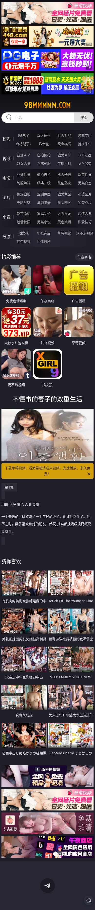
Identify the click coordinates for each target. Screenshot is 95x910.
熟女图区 (64, 202)
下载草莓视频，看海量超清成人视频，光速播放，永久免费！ (47, 471)
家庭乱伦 (44, 213)
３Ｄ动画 (85, 155)
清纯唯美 (44, 202)
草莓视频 (64, 233)
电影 (6, 178)
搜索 (83, 117)
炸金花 (44, 143)
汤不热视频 (84, 233)
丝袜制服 (44, 163)
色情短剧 (44, 241)
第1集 (9, 487)
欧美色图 (64, 194)
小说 (6, 217)
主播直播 (64, 163)
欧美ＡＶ (64, 155)
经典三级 (44, 182)
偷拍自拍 (44, 174)
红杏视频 (23, 241)
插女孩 (24, 233)
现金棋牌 (64, 143)
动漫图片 (85, 194)
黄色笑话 (64, 222)
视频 (6, 158)
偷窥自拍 (23, 194)
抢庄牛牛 (85, 143)
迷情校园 (23, 222)
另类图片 (85, 202)
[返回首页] (89, 900)
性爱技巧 (85, 222)
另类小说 (44, 222)
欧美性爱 (85, 174)
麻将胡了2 (23, 143)
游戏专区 (85, 135)
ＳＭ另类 (85, 163)
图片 (6, 197)
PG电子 (23, 135)
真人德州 (44, 135)
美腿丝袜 (23, 202)
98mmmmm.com (47, 105)
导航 (6, 236)
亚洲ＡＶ (23, 155)
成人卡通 (64, 174)
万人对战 (64, 135)
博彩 (6, 139)
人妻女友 (64, 213)
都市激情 (23, 213)
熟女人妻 (23, 163)
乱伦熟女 (64, 182)
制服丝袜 (23, 182)
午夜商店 (44, 233)
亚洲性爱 (23, 174)
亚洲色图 (44, 194)
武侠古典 (85, 213)
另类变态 (85, 182)
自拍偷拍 (44, 155)
